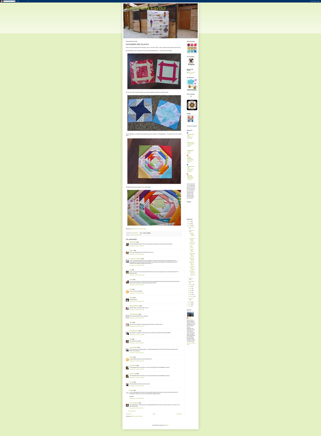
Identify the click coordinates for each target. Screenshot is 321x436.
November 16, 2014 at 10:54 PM (137, 334)
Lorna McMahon (133, 347)
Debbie (131, 297)
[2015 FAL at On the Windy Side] (192, 52)
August (191, 284)
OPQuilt (131, 390)
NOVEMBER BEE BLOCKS (192, 255)
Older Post (179, 414)
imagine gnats (190, 142)
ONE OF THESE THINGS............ (192, 234)
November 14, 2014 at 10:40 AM (137, 265)
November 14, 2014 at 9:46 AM (137, 254)
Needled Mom (133, 242)
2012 (189, 304)
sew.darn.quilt (133, 365)
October (191, 278)
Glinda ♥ (131, 250)
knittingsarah (190, 150)
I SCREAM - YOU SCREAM (192, 268)
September (192, 281)
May (191, 290)
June (191, 288)
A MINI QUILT (191, 247)
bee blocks (132, 234)
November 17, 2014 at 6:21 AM (137, 361)
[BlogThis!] (145, 233)
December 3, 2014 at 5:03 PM (136, 408)
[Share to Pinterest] (150, 233)
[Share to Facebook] (148, 233)
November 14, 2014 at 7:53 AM (137, 246)
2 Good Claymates (134, 314)
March (191, 294)
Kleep (131, 322)
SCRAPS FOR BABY (191, 250)
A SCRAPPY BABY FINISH (192, 240)
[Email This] (143, 233)
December (192, 227)
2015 (189, 223)
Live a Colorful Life (134, 402)
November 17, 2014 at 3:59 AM (137, 342)
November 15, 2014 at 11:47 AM (137, 309)
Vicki (131, 289)
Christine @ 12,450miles (135, 258)
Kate (131, 339)
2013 (189, 302)
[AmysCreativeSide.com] (191, 73)
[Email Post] (141, 232)
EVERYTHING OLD (192, 243)
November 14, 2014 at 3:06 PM (137, 284)
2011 (189, 306)
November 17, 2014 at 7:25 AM (137, 369)
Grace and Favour (146, 8)
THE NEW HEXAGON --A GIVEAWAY (192, 274)
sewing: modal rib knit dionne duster (190, 145)
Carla (190, 318)
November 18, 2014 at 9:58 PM (137, 398)
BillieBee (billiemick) (134, 305)
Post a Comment (131, 411)
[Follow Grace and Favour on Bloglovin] (192, 126)
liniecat (131, 357)
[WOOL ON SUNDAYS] (191, 96)
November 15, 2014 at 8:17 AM (137, 301)
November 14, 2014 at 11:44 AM (137, 275)
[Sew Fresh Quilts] (192, 90)
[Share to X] (146, 233)
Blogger (166, 425)
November (192, 230)
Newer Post (128, 414)
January (191, 298)
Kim (130, 269)
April (191, 292)
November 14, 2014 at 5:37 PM (137, 293)
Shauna (131, 382)
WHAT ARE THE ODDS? (191, 263)
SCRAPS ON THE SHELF (191, 259)
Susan (131, 279)
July (191, 286)
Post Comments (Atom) (137, 416)
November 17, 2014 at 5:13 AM (137, 352)
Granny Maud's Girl (134, 330)
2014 (189, 225)
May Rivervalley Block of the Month (190, 161)
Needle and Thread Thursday (139, 228)
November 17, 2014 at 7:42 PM (137, 385)
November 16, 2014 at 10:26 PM (137, 326)
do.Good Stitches (138, 234)
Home (154, 414)
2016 (189, 221)
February (192, 296)
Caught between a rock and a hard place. (190, 170)
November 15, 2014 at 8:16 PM (137, 318)
